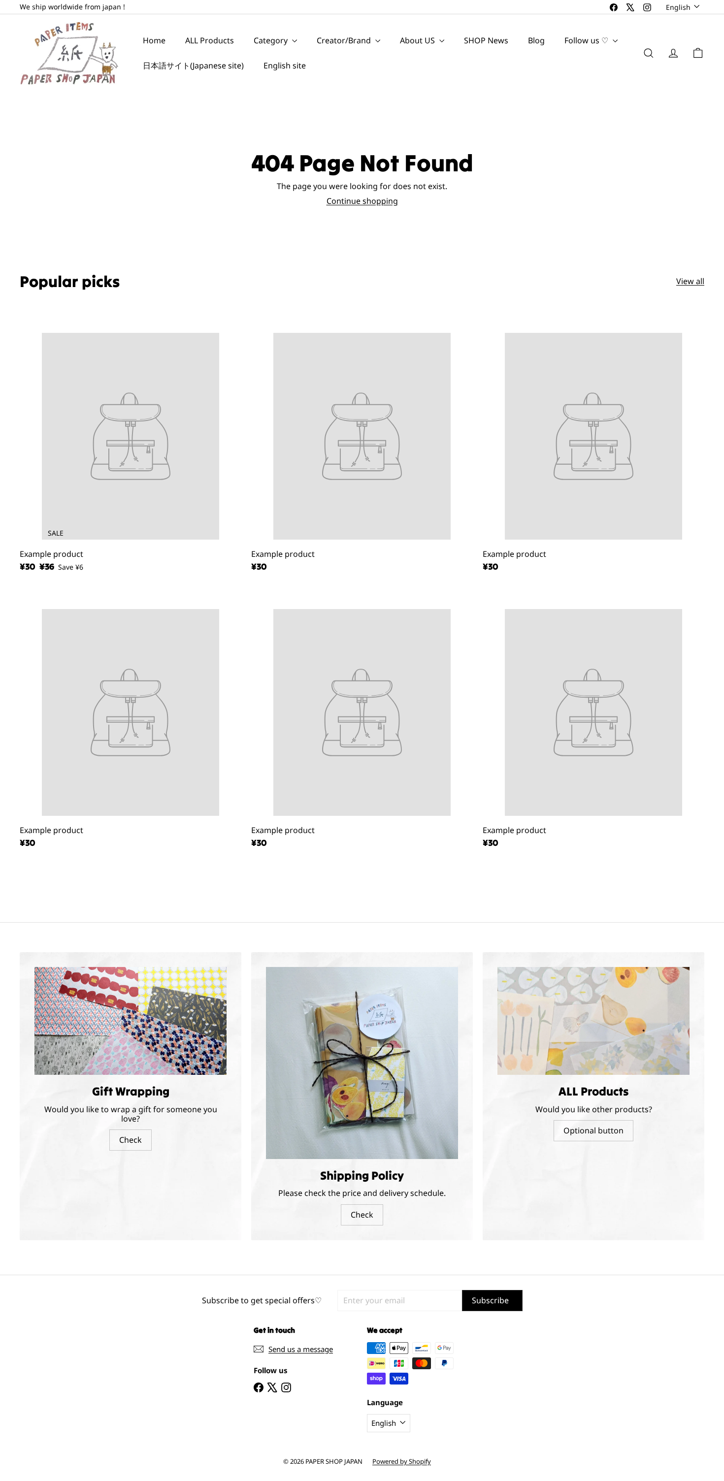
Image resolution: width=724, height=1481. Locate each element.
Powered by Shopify (401, 1461)
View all (690, 281)
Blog (536, 40)
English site (284, 65)
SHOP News (486, 40)
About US (418, 40)
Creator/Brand (345, 40)
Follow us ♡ (587, 40)
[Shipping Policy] (362, 1063)
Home (154, 40)
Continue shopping (362, 200)
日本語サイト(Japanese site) (193, 65)
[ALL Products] (593, 1021)
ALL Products (209, 40)
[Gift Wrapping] (130, 1021)
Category (272, 40)
